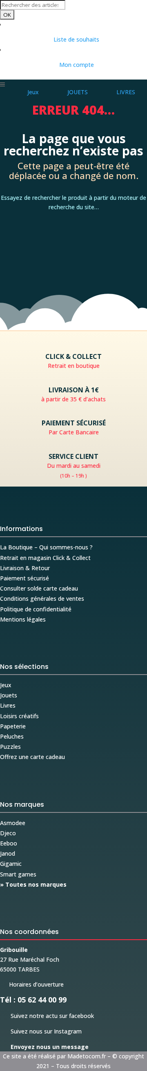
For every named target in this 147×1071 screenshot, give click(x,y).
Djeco (8, 833)
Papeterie (13, 726)
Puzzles (10, 746)
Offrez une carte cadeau (32, 757)
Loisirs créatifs (19, 716)
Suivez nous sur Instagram (41, 1031)
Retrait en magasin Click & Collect (45, 558)
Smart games (18, 874)
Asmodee (12, 823)
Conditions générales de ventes (42, 598)
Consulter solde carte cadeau (39, 588)
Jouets (8, 695)
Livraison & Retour (25, 568)
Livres (8, 705)
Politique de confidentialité (35, 609)
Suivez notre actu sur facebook (47, 1016)
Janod (7, 853)
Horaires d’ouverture (32, 984)
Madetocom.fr (86, 1056)
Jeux (5, 685)
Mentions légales (23, 619)
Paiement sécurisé (24, 578)
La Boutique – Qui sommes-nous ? (46, 547)
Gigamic (11, 863)
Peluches (12, 736)
